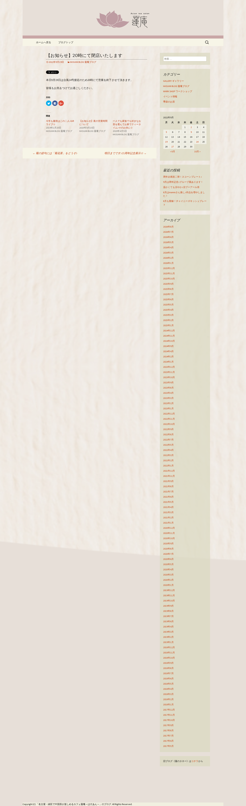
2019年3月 (168, 631)
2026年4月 (168, 247)
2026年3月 (168, 252)
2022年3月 (168, 455)
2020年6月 (168, 559)
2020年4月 (168, 569)
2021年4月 (168, 507)
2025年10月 (169, 278)
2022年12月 (169, 413)
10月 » (197, 151)
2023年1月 (168, 408)
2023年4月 (168, 392)
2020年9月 (168, 543)
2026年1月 (168, 263)
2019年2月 (168, 636)
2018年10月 (169, 657)
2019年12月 (169, 590)
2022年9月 (168, 429)
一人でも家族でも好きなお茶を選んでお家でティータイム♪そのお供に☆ (127, 124)
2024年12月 (169, 330)
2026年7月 (168, 231)
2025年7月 (168, 294)
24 (197, 141)
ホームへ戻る (43, 42)
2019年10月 (169, 600)
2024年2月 (168, 356)
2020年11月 (169, 533)
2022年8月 (168, 434)
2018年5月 (168, 683)
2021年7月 (168, 491)
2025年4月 (168, 309)
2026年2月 (168, 257)
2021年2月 (168, 517)
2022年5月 (168, 444)
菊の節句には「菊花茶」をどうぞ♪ (55, 153)
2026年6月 (168, 237)
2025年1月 (168, 325)
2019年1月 (168, 642)
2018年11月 (169, 652)
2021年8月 (168, 486)
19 (166, 141)
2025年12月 (169, 268)
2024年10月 (169, 340)
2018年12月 (169, 647)
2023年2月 (168, 403)
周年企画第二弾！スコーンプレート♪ (182, 176)
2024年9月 (168, 346)
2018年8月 (168, 668)
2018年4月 (168, 688)
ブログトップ (65, 42)
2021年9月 (168, 481)
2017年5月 (168, 746)
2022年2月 (168, 460)
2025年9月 (168, 283)
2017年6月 (168, 740)
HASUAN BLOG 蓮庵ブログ (83, 61)
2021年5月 (168, 501)
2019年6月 (168, 621)
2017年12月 (169, 709)
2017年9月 (168, 725)
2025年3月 (168, 314)
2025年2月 (168, 320)
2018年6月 (168, 678)
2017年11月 (169, 714)
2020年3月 (168, 574)
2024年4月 (168, 351)
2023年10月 (169, 377)
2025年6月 (168, 299)
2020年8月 (168, 548)
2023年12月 (169, 366)
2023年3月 (168, 398)
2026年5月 (168, 242)
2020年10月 (169, 538)
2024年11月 (169, 335)
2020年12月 (169, 527)
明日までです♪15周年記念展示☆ (125, 153)
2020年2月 (168, 579)
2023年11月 (169, 372)
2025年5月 (168, 304)
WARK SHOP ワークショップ (177, 91)
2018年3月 (168, 694)
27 (172, 146)
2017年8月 (168, 730)
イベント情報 (170, 96)
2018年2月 (168, 699)
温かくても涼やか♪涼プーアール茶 (181, 187)
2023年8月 (168, 387)
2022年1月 (168, 465)
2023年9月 (168, 382)
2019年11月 (169, 595)
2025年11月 (169, 273)
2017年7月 (168, 735)
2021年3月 (168, 512)
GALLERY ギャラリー (173, 80)
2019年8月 (168, 610)
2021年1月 (168, 522)
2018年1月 (168, 704)
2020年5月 (168, 564)
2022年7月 (168, 439)
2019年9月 (168, 605)
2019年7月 (168, 616)
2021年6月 (168, 496)
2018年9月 (168, 662)
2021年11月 (169, 475)
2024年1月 (168, 361)
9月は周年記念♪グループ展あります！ (183, 181)
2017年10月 (169, 720)
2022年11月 (169, 418)
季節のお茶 (169, 101)
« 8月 (172, 151)
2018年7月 (168, 673)
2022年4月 (168, 450)
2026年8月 (168, 226)
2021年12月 (169, 470)
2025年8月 (168, 289)
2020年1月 (168, 585)
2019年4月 (168, 626)
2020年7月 (168, 553)
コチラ (194, 761)
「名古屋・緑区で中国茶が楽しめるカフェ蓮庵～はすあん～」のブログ (73, 804)
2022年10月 (169, 424)
